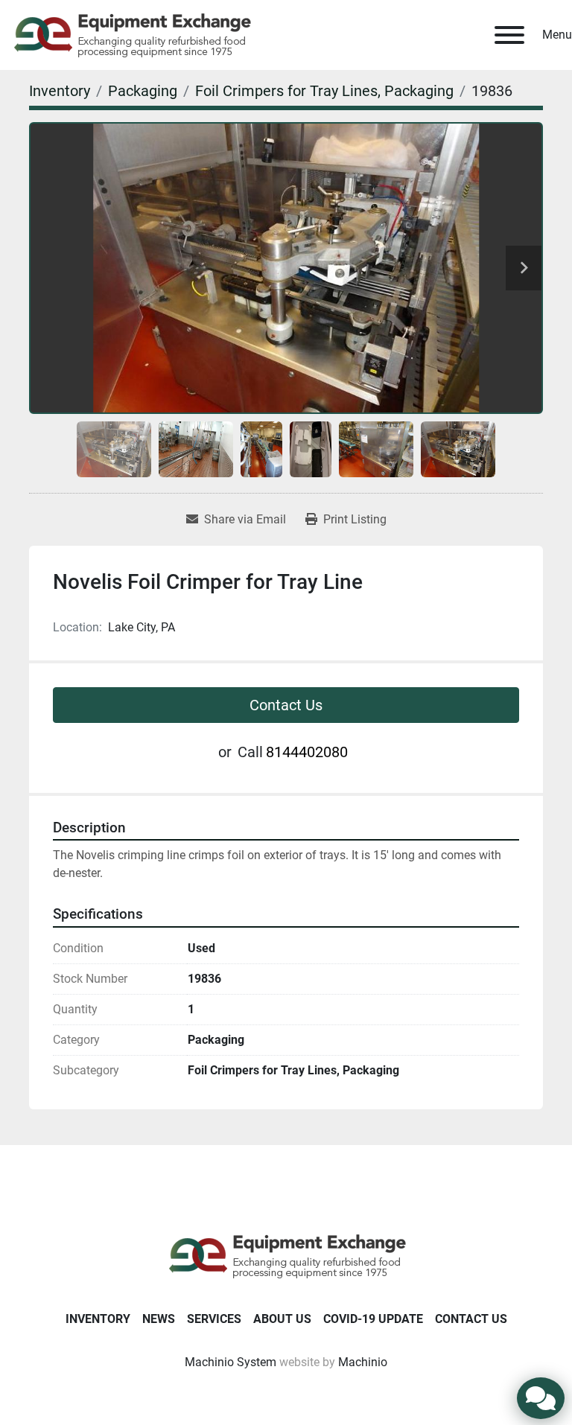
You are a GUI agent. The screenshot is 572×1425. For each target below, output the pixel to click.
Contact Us (286, 705)
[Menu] (509, 35)
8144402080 (307, 752)
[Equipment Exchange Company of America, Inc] (286, 1255)
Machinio (362, 1362)
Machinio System (230, 1362)
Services (214, 1319)
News (158, 1319)
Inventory (98, 1319)
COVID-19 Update (373, 1319)
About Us (282, 1319)
